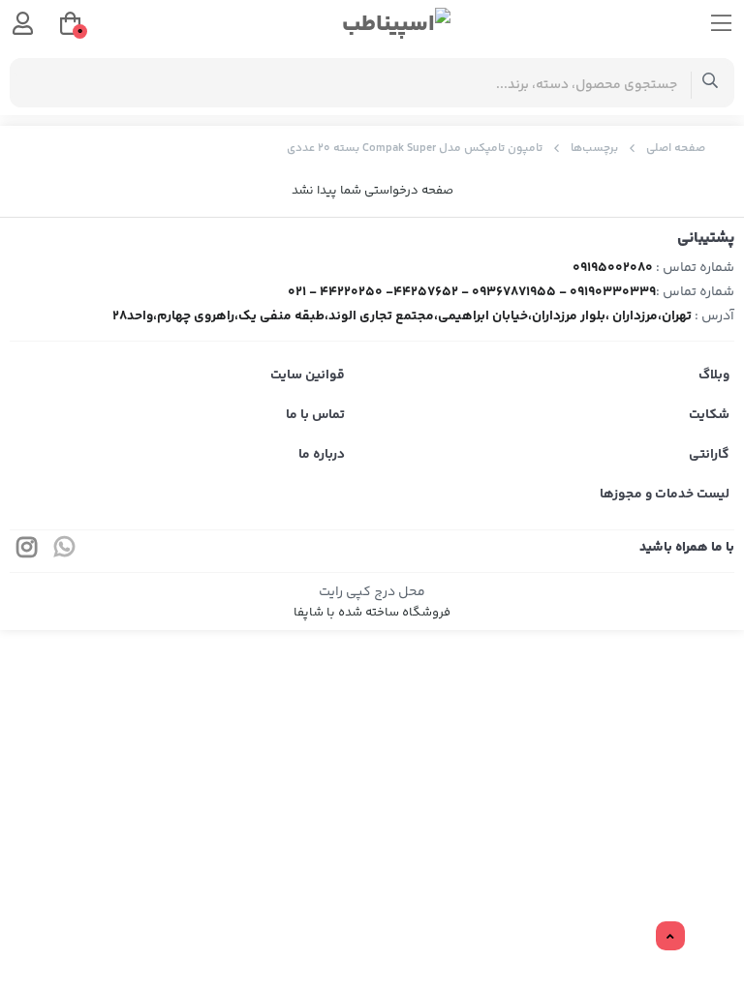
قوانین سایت (307, 375)
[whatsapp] (64, 551)
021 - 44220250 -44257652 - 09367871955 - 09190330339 (472, 292)
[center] (710, 83)
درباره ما (321, 454)
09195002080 (613, 268)
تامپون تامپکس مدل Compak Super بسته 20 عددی (414, 148)
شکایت (709, 415)
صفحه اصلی (675, 148)
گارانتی (709, 454)
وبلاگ (713, 375)
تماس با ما (315, 415)
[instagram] (27, 551)
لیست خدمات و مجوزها (664, 494)
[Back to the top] (670, 937)
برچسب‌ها (594, 148)
